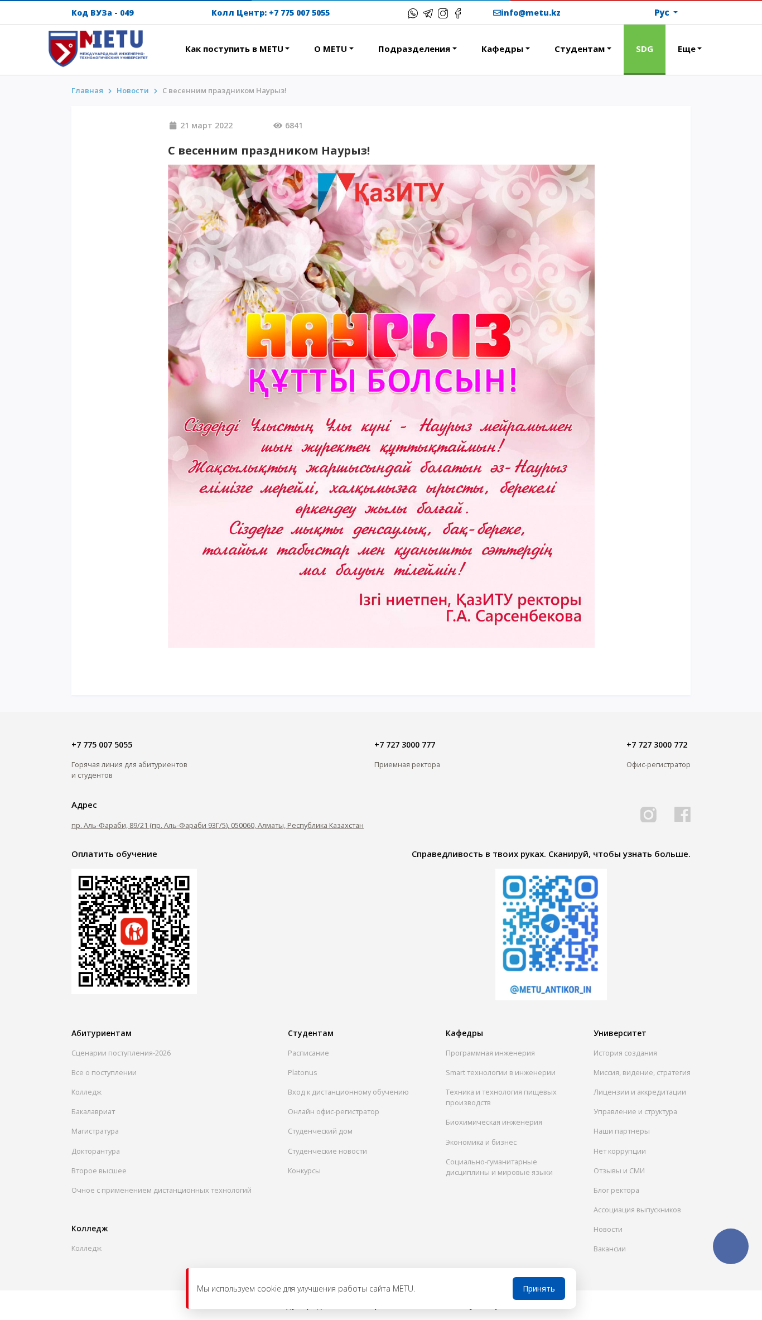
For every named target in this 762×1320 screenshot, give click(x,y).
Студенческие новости (327, 1151)
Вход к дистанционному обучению (348, 1092)
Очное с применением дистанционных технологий (161, 1190)
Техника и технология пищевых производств (501, 1097)
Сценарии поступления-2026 (121, 1053)
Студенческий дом (320, 1131)
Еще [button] (687, 48)
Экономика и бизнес (481, 1142)
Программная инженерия (490, 1053)
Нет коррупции (620, 1151)
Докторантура (95, 1151)
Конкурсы (304, 1170)
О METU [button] (330, 48)
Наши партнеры (622, 1131)
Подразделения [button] (414, 48)
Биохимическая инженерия (494, 1122)
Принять (539, 1288)
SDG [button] (644, 48)
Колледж (86, 1092)
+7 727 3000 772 (656, 744)
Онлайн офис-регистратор (333, 1111)
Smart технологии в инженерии (501, 1072)
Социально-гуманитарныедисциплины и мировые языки (499, 1167)
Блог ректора (616, 1190)
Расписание (308, 1053)
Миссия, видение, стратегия (642, 1072)
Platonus (302, 1072)
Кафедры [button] (502, 48)
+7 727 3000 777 (404, 744)
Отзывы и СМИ (619, 1170)
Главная (87, 90)
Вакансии (610, 1249)
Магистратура (95, 1131)
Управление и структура (635, 1111)
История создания (625, 1053)
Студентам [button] (579, 48)
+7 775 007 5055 (299, 12)
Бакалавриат (93, 1111)
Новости (608, 1229)
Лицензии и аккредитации (640, 1092)
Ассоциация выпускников (637, 1210)
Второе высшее (99, 1170)
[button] (160, 42)
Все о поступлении (104, 1072)
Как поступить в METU (234, 48)
